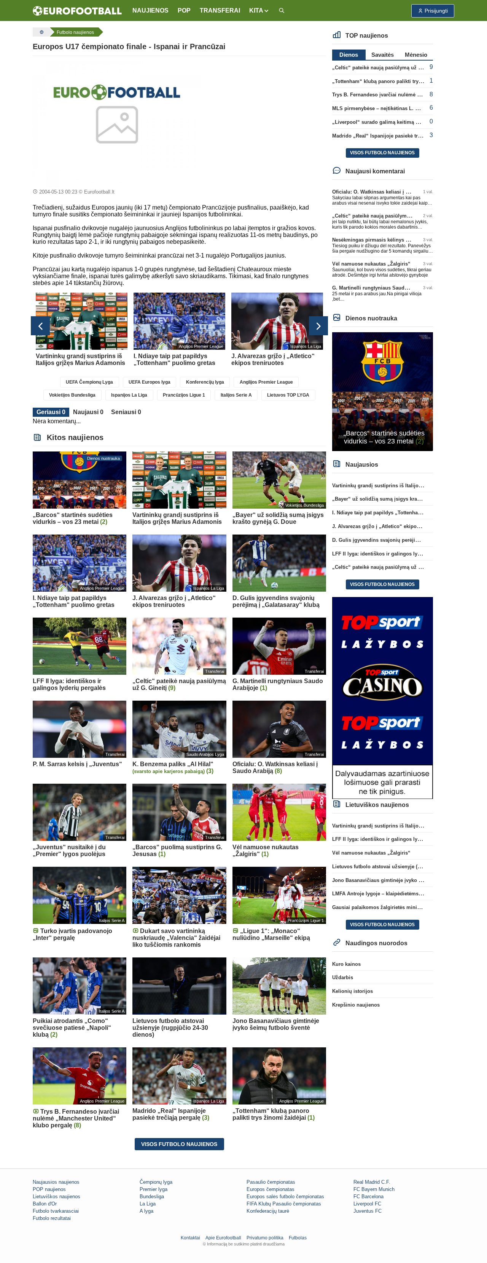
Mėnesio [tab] (416, 54)
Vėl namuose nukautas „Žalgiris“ (371, 264)
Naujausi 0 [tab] (88, 412)
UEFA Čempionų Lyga (89, 382)
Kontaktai (190, 1238)
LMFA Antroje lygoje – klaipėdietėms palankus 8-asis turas (401, 893)
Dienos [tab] (348, 54)
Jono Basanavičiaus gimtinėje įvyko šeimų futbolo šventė (400, 880)
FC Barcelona (368, 1196)
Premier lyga (153, 1189)
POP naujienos (49, 1189)
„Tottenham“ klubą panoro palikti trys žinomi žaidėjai (395, 81)
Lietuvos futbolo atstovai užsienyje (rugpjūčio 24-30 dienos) (402, 866)
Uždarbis (342, 977)
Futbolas (298, 1238)
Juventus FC (367, 1211)
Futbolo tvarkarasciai (56, 1211)
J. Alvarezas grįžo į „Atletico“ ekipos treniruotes (389, 526)
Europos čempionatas (270, 1189)
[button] (259, 10)
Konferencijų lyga (205, 382)
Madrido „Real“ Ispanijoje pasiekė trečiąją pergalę (391, 136)
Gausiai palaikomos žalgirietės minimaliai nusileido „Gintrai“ (405, 907)
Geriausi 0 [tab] (51, 412)
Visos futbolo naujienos (179, 1144)
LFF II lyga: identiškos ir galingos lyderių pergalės (391, 554)
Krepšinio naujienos (356, 1005)
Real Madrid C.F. (371, 1182)
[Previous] (40, 325)
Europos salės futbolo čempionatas (285, 1196)
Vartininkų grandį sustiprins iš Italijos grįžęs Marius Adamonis (406, 485)
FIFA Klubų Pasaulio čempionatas (284, 1204)
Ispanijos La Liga (129, 395)
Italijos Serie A (236, 395)
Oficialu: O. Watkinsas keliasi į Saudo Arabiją (385, 192)
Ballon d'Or (45, 1204)
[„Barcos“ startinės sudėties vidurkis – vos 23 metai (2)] (382, 391)
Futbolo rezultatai (52, 1218)
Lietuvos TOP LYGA (288, 395)
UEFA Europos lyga (149, 382)
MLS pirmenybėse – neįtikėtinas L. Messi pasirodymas (396, 108)
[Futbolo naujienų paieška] (281, 11)
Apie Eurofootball (223, 1238)
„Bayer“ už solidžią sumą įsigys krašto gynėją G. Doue (397, 499)
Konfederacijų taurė (268, 1211)
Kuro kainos (346, 964)
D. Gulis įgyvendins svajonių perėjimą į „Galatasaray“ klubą (403, 540)
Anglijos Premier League (266, 382)
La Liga (148, 1204)
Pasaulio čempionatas (271, 1182)
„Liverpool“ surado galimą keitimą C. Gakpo (384, 122)
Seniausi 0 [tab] (126, 412)
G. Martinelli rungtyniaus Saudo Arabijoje (381, 288)
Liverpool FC (367, 1204)
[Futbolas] (41, 32)
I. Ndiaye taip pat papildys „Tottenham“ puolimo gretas (397, 512)
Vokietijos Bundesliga (72, 395)
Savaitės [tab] (382, 54)
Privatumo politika (265, 1238)
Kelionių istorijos (352, 991)
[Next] (318, 325)
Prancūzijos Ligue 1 (184, 395)
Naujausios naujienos (56, 1182)
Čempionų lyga (156, 1182)
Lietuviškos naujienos (56, 1196)
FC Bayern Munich (374, 1189)
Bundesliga (152, 1196)
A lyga (146, 1211)
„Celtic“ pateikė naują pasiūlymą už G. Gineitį (386, 67)
